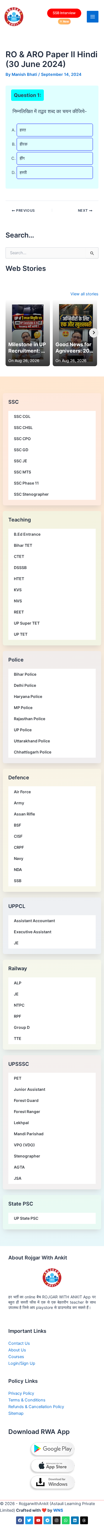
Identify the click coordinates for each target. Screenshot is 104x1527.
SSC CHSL (23, 427)
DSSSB (20, 567)
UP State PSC (26, 1218)
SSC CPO (22, 438)
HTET (19, 578)
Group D (22, 1027)
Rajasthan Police (29, 718)
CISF (18, 836)
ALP (17, 982)
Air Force (22, 791)
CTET (19, 556)
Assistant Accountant (34, 920)
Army (19, 802)
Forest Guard (26, 1100)
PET (17, 1078)
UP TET (20, 634)
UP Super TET (27, 623)
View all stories (84, 293)
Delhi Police (25, 685)
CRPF (19, 847)
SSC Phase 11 (26, 483)
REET (19, 612)
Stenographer (27, 1156)
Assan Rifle (24, 814)
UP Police (23, 729)
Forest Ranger (27, 1111)
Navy (18, 858)
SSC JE (20, 460)
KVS (18, 589)
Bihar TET (23, 545)
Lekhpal (21, 1122)
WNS (58, 1510)
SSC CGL (22, 416)
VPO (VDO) (24, 1144)
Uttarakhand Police (32, 740)
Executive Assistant (32, 931)
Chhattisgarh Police (32, 752)
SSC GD (21, 449)
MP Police (23, 707)
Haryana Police (28, 696)
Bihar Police (25, 674)
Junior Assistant (29, 1089)
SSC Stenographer (31, 494)
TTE (17, 1038)
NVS (18, 600)
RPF (17, 1016)
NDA (18, 869)
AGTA (19, 1167)
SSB (17, 880)
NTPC (19, 1005)
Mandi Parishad (29, 1133)
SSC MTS (22, 472)
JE (16, 942)
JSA (17, 1178)
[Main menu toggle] (92, 17)
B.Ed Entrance (27, 534)
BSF (17, 825)
